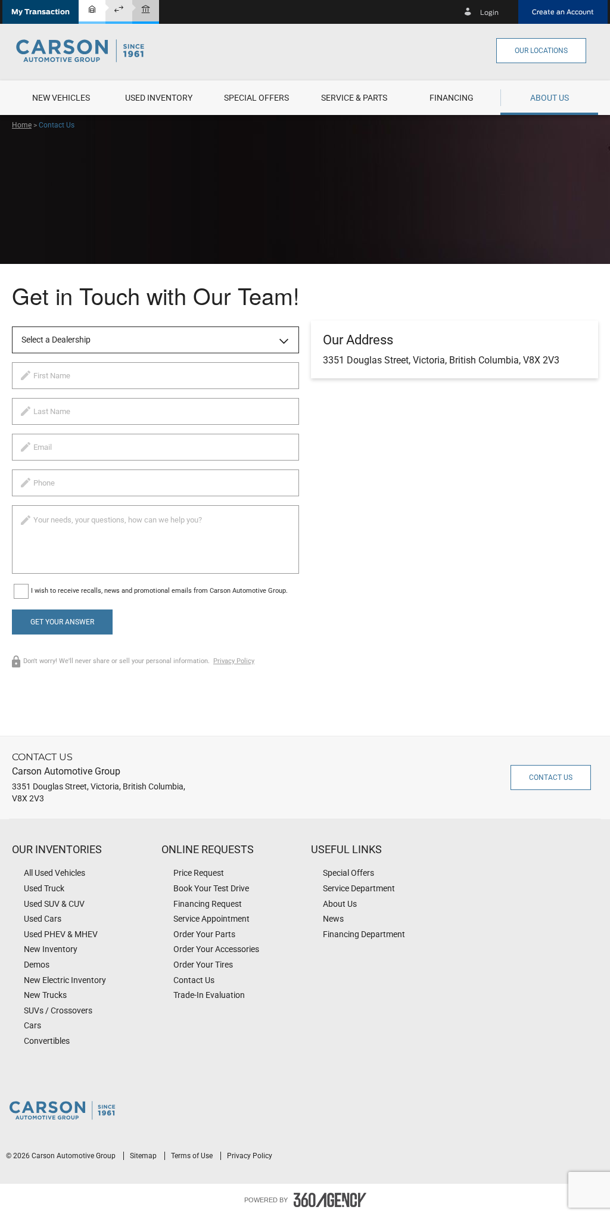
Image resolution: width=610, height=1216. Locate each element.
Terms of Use (192, 1156)
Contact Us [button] (550, 777)
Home (22, 125)
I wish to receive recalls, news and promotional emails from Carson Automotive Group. (159, 591)
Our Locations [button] (541, 50)
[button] (40, 12)
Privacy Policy (233, 661)
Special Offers (256, 98)
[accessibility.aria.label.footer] (330, 1200)
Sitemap (144, 1156)
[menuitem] (61, 97)
